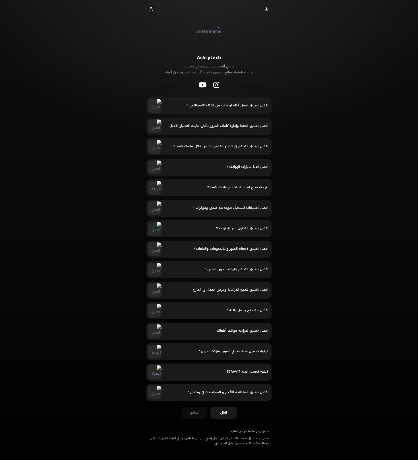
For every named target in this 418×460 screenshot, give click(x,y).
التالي (223, 413)
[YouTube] (202, 84)
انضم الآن (221, 443)
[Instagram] (216, 84)
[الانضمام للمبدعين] (151, 9)
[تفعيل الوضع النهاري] (266, 9)
